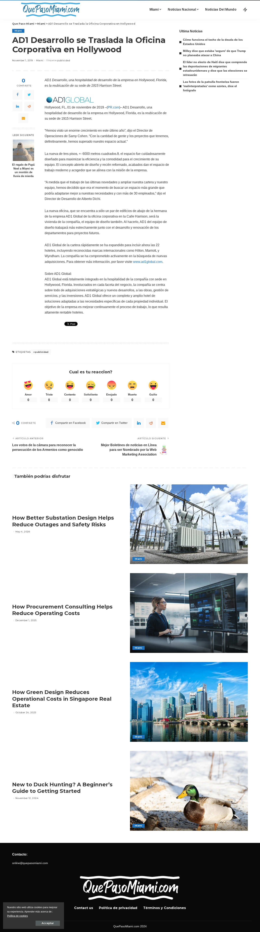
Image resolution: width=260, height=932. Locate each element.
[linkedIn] (17, 106)
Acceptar (48, 923)
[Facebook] (17, 94)
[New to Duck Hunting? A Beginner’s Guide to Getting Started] (189, 791)
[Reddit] (29, 106)
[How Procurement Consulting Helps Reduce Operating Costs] (189, 613)
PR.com (113, 107)
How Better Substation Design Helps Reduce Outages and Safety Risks (63, 521)
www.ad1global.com (147, 261)
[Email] (23, 118)
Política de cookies (17, 916)
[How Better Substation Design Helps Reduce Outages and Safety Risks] (189, 524)
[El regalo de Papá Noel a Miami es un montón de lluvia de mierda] (23, 150)
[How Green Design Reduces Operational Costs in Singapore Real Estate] (189, 702)
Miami (18, 30)
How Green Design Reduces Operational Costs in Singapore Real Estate (62, 699)
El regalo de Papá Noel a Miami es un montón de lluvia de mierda (23, 170)
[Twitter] (29, 94)
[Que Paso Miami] (49, 9)
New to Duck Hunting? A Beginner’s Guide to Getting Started (62, 787)
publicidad (63, 60)
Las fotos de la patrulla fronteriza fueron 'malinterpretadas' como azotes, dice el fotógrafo (211, 86)
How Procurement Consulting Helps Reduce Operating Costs (62, 610)
